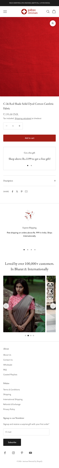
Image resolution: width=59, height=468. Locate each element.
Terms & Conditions (11, 389)
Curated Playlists (10, 374)
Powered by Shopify (35, 461)
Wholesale (7, 364)
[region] (29, 226)
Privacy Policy (9, 409)
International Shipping (12, 399)
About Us (7, 355)
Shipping (7, 394)
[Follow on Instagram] (13, 452)
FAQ (5, 369)
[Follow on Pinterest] (22, 452)
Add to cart (29, 138)
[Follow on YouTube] (30, 452)
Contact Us (8, 360)
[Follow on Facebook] (5, 452)
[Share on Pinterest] (21, 191)
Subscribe (12, 442)
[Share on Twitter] (17, 191)
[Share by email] (26, 191)
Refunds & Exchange (11, 404)
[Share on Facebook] (12, 191)
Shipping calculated (23, 118)
